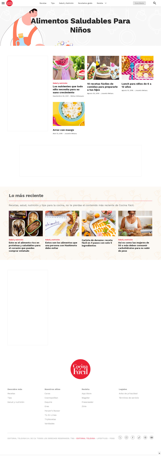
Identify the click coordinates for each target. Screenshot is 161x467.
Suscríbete (139, 3)
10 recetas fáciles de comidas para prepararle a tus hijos (102, 86)
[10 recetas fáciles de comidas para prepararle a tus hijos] (103, 68)
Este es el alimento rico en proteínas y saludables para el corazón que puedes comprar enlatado (24, 246)
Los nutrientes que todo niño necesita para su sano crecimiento (68, 89)
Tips (53, 3)
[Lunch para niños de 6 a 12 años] (137, 68)
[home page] (9, 3)
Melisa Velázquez (77, 96)
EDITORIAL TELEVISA (85, 438)
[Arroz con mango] (69, 114)
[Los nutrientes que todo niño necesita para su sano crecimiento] (69, 68)
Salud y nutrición (60, 83)
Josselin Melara (107, 93)
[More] (105, 3)
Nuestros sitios (52, 389)
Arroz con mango (63, 129)
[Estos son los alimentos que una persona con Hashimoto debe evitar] (62, 223)
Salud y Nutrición (66, 3)
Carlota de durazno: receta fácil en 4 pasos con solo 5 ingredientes (97, 243)
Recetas (43, 3)
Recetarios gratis (85, 3)
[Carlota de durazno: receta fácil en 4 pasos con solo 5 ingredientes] (99, 223)
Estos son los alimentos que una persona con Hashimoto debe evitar (61, 245)
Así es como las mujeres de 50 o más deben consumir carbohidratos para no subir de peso (134, 246)
